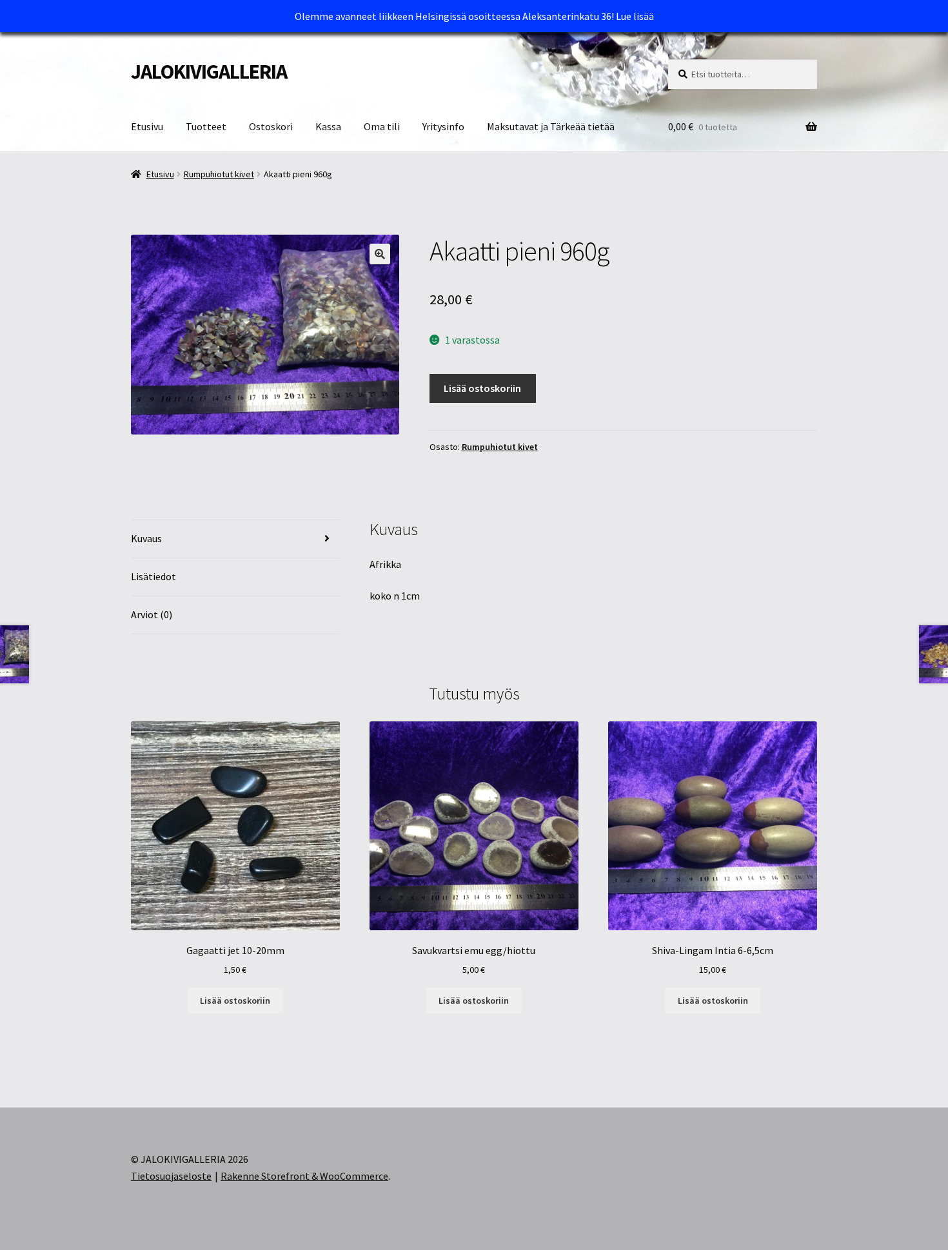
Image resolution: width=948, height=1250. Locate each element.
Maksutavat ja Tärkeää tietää (551, 126)
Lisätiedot (153, 576)
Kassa (328, 126)
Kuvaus (146, 538)
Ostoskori (271, 126)
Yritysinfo (443, 126)
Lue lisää (635, 16)
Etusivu (147, 126)
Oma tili (382, 126)
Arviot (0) (151, 614)
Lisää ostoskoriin (482, 388)
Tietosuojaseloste (171, 1175)
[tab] (235, 539)
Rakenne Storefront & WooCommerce (304, 1175)
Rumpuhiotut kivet (219, 174)
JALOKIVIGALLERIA (209, 71)
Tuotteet (206, 126)
